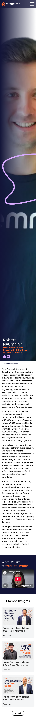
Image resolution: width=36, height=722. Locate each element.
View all (18, 713)
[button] (32, 4)
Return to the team (10, 364)
